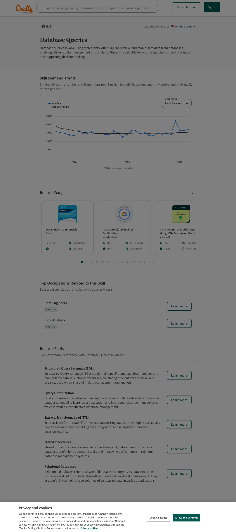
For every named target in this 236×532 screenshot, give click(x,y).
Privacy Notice (89, 528)
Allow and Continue (186, 517)
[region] (118, 517)
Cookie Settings (158, 517)
